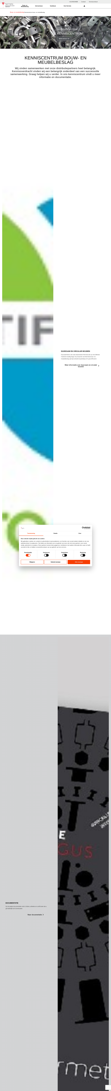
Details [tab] (56, 533)
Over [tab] (79, 533)
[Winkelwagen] (85, 6)
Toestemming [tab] (31, 533)
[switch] (46, 555)
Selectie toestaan (55, 562)
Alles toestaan (79, 562)
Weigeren (32, 562)
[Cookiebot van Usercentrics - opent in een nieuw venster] (83, 528)
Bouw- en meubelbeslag (17, 12)
